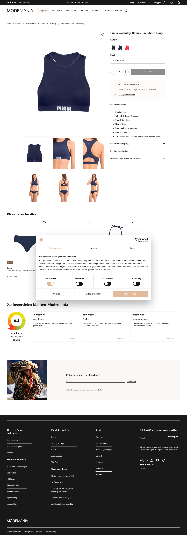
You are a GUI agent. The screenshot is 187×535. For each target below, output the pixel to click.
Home (9, 24)
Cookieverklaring (50, 532)
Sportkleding (12, 498)
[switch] (79, 284)
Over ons (99, 437)
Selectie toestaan (93, 294)
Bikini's (42, 24)
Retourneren (100, 468)
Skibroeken (11, 473)
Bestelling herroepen (104, 450)
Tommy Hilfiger (57, 443)
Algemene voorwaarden (14, 532)
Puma (53, 437)
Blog (132, 2)
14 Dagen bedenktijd (59, 482)
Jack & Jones (56, 456)
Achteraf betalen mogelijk (61, 498)
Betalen (99, 474)
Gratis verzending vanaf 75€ (62, 476)
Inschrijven (131, 381)
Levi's (53, 450)
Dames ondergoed (14, 446)
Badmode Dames (31, 24)
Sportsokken (12, 504)
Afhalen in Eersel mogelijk (62, 504)
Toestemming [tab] (55, 248)
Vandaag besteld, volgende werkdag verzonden (137, 89)
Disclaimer (39, 532)
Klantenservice (144, 2)
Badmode (18, 24)
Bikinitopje (53, 24)
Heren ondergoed (14, 440)
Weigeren (57, 294)
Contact (99, 456)
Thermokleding (13, 485)
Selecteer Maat (118, 60)
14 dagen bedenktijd (126, 94)
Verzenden (100, 462)
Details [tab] (93, 248)
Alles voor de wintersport (17, 466)
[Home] (17, 10)
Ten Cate (55, 462)
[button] (160, 2)
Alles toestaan (130, 294)
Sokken (10, 453)
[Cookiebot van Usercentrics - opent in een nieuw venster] (137, 240)
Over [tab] (132, 248)
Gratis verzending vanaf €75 (129, 84)
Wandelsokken (13, 491)
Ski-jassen (11, 479)
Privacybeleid (28, 532)
